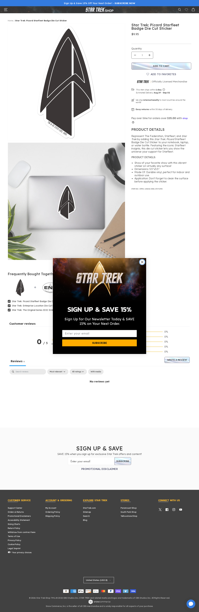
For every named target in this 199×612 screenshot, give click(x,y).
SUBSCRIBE (99, 342)
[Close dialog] (142, 262)
